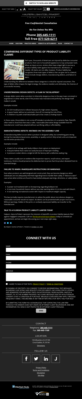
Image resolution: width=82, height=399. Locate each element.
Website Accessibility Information (67, 9)
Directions (41, 346)
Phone (8, 263)
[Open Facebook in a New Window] (26, 359)
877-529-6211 (47, 39)
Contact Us (68, 43)
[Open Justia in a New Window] (56, 359)
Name (8, 246)
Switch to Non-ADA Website (42, 3)
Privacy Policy (39, 284)
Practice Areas (30, 43)
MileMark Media (54, 387)
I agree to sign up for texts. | (36, 284)
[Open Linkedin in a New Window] (46, 359)
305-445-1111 (46, 35)
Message (9, 271)
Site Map (41, 375)
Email (8, 254)
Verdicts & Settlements (47, 43)
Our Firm (19, 43)
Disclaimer (41, 373)
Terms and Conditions (41, 370)
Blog (60, 43)
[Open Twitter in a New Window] (36, 359)
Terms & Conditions (54, 284)
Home (11, 43)
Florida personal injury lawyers (44, 216)
